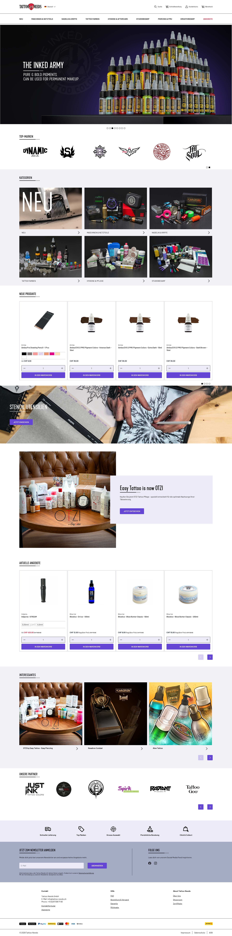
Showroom (177, 900)
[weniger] (24, 368)
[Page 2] (110, 128)
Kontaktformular (48, 906)
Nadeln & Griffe (69, 19)
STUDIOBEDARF (158, 281)
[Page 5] (117, 128)
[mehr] (62, 368)
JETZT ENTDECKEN (132, 511)
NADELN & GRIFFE (160, 232)
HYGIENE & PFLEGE (95, 281)
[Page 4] (115, 128)
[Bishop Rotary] (164, 152)
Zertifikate (177, 904)
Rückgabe (115, 907)
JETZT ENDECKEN (21, 422)
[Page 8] (124, 128)
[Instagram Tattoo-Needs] (155, 863)
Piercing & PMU (165, 19)
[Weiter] (210, 657)
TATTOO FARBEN (29, 281)
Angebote (208, 19)
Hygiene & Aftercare (118, 19)
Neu (21, 19)
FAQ (112, 896)
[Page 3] (112, 128)
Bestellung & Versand (120, 900)
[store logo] (30, 6)
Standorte (45, 910)
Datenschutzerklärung (86, 873)
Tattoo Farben (92, 19)
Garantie (114, 904)
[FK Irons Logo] (197, 152)
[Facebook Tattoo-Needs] (149, 863)
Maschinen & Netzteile (42, 19)
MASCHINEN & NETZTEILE (98, 232)
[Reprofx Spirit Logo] (67, 789)
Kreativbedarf (188, 19)
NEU (23, 232)
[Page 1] (107, 128)
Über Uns (177, 896)
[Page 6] (119, 128)
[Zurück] (200, 657)
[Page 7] (122, 128)
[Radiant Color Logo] (99, 789)
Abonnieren (97, 865)
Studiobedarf (142, 19)
